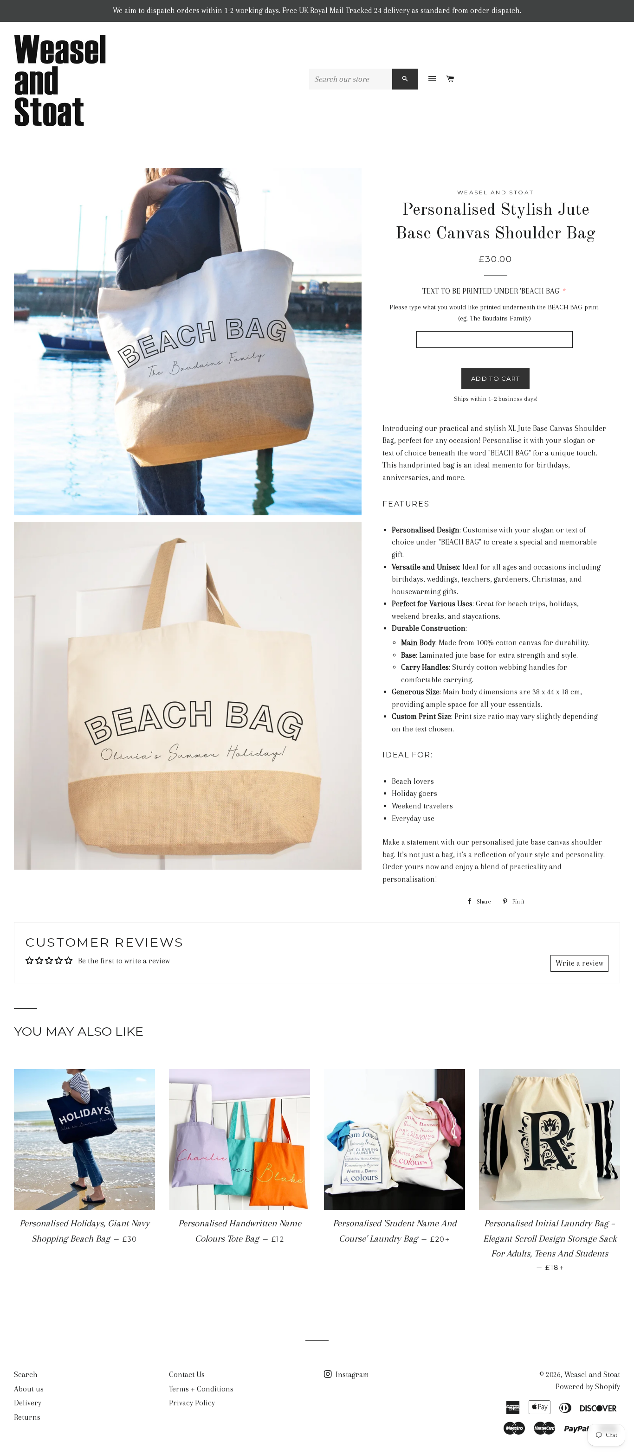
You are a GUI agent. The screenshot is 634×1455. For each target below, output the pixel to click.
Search (26, 1374)
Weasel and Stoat (592, 1374)
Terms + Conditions (201, 1388)
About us (29, 1388)
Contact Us (187, 1374)
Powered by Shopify (588, 1386)
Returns (27, 1417)
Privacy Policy (192, 1402)
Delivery (27, 1402)
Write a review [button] (579, 963)
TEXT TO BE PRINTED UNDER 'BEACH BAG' (491, 291)
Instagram (351, 1374)
